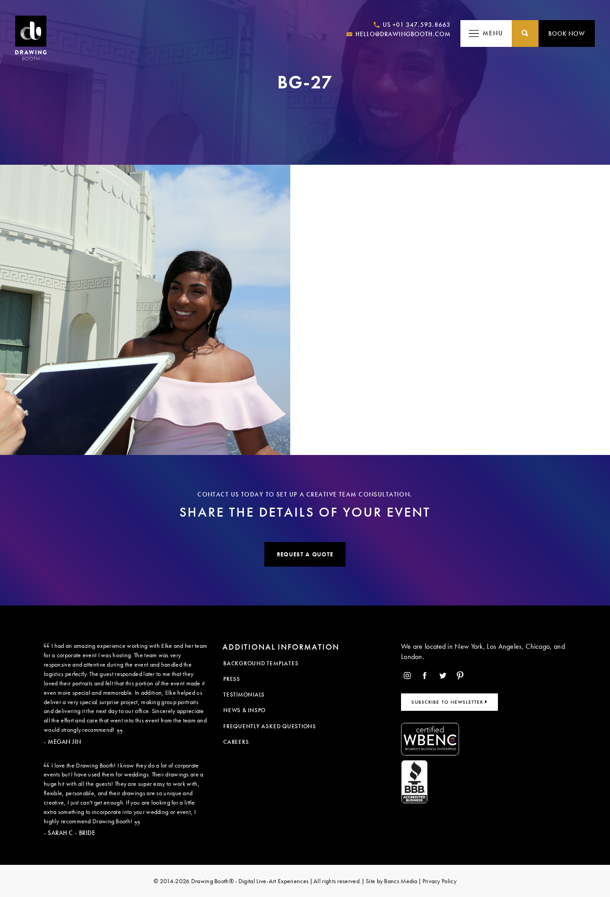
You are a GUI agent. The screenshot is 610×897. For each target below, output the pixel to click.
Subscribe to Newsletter (448, 702)
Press (231, 679)
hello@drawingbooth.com (402, 34)
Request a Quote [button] (305, 554)
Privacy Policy (439, 881)
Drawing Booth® (211, 881)
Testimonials (244, 694)
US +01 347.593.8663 (416, 25)
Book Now (566, 33)
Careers (236, 742)
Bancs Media (400, 881)
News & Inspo (244, 710)
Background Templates (260, 663)
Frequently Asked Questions (269, 726)
